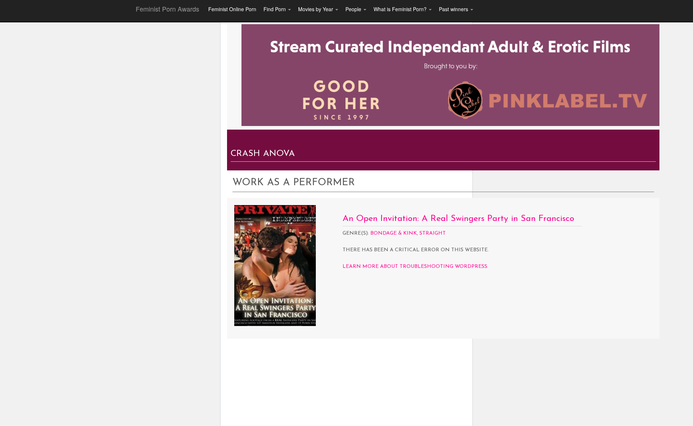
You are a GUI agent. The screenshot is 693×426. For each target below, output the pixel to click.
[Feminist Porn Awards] (450, 74)
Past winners (454, 9)
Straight (432, 233)
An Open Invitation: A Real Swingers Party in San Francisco (458, 218)
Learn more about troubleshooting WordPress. (415, 266)
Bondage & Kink (393, 233)
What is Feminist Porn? (401, 9)
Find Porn (275, 9)
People (354, 9)
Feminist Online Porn (232, 9)
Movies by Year (316, 9)
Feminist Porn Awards (167, 8)
